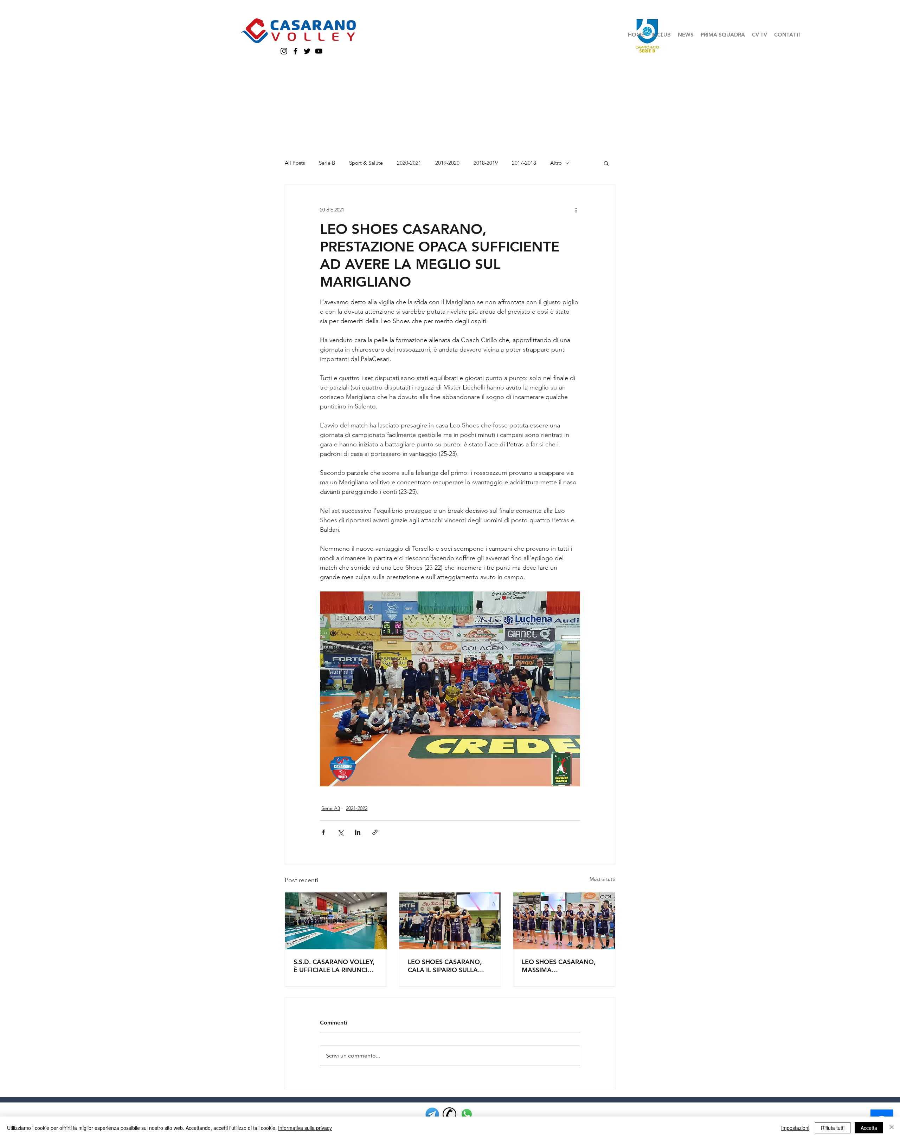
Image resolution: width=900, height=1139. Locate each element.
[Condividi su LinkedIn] (357, 832)
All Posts (295, 163)
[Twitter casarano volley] (307, 51)
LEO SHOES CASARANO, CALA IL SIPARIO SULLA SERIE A (445, 966)
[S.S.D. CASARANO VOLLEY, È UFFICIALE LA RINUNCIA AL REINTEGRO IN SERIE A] (336, 920)
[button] (661, 35)
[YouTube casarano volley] (318, 51)
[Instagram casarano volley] (283, 51)
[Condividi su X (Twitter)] (340, 832)
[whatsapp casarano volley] (467, 1114)
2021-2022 (356, 808)
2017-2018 (524, 163)
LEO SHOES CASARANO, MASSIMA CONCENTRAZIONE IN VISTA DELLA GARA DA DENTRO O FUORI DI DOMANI (559, 966)
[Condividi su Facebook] (323, 832)
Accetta (869, 1127)
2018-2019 (486, 163)
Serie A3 (330, 808)
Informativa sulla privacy (305, 1127)
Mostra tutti (602, 879)
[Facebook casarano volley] (295, 51)
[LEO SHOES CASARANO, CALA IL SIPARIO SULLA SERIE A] (450, 920)
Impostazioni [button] (795, 1127)
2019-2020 (447, 163)
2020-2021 (409, 163)
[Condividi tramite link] (375, 832)
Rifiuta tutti (832, 1127)
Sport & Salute (366, 163)
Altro (556, 163)
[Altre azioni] (576, 209)
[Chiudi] (891, 1127)
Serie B (327, 163)
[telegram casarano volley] (432, 1114)
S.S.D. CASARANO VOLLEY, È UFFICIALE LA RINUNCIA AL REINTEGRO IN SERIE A (334, 966)
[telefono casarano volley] (449, 1114)
